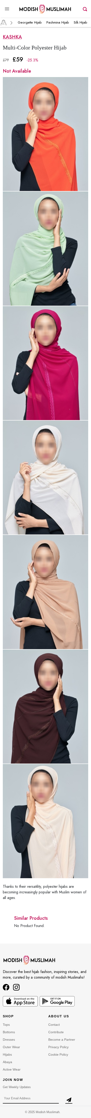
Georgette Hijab (30, 22)
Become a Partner (61, 1039)
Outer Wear (11, 1047)
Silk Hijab (80, 22)
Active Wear (12, 1069)
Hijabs (7, 1054)
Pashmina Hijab (57, 22)
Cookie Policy (58, 1054)
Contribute (56, 1032)
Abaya (7, 1062)
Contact (54, 1024)
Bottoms (9, 1032)
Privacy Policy (58, 1047)
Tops (6, 1024)
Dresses (9, 1039)
